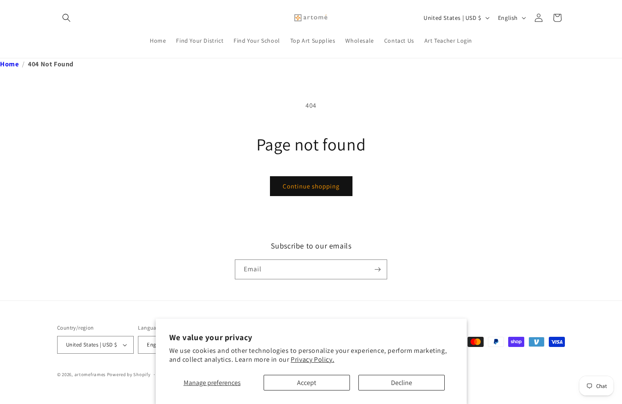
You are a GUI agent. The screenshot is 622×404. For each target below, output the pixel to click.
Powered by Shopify (129, 374)
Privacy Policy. (312, 359)
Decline (401, 382)
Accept (306, 382)
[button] (66, 17)
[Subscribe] (377, 269)
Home (9, 64)
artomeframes (90, 374)
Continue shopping (311, 186)
